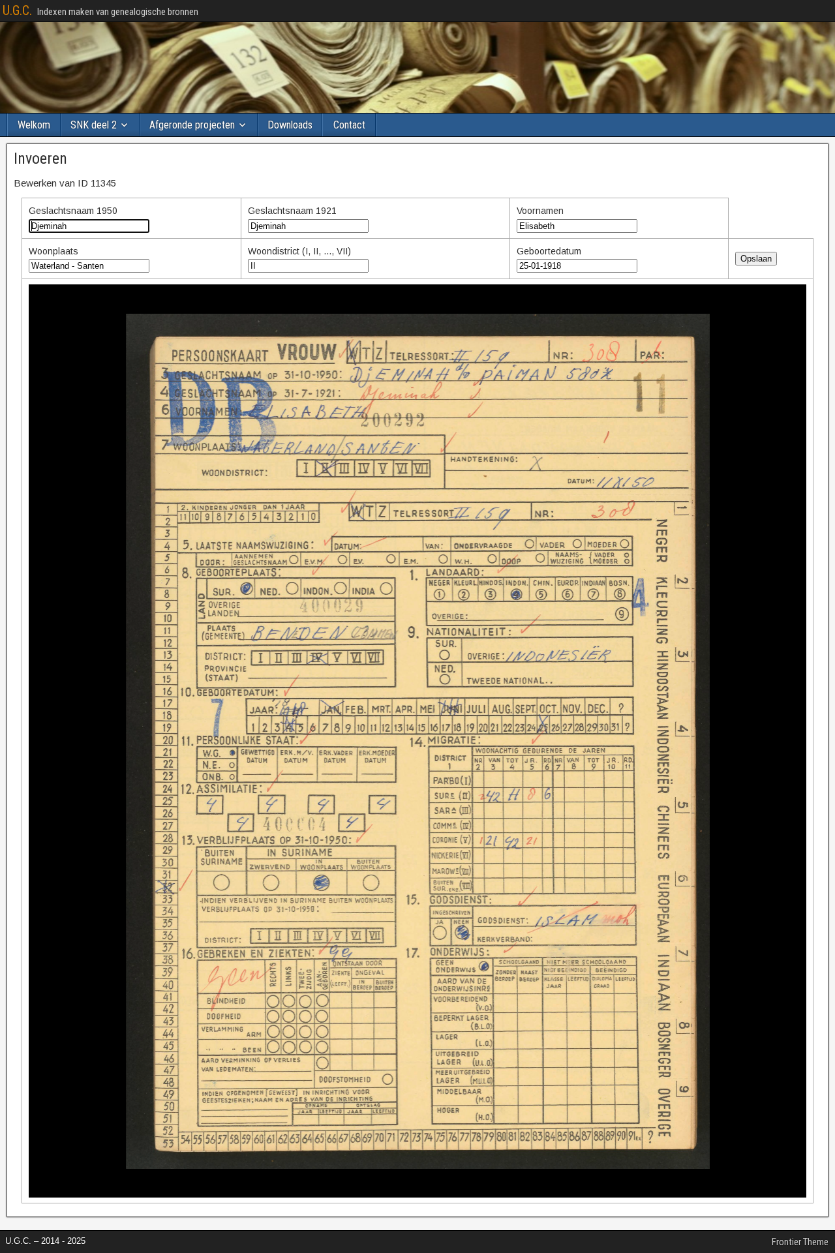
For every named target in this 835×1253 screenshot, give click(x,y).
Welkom (34, 125)
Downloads (289, 125)
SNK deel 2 (93, 125)
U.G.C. (17, 10)
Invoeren (40, 158)
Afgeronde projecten (192, 125)
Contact (349, 125)
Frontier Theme (800, 1242)
